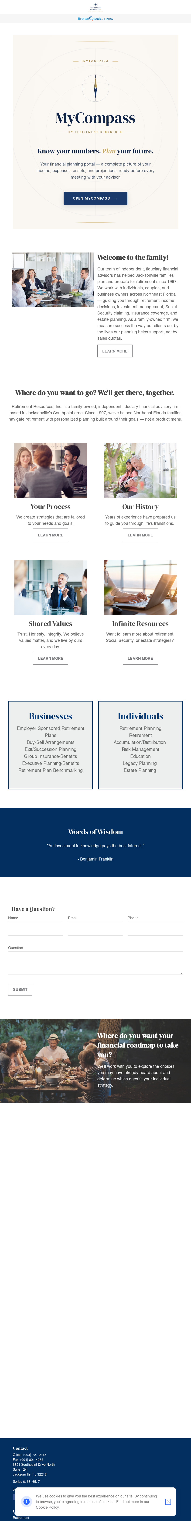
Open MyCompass (95, 198)
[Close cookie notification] (168, 1502)
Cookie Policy (47, 1507)
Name (13, 917)
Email (73, 917)
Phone (133, 917)
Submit (20, 989)
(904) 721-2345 (34, 1454)
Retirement (21, 1517)
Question (15, 947)
